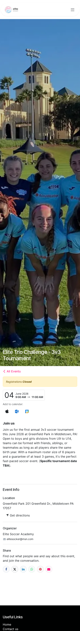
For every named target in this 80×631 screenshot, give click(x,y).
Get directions (19, 515)
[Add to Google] (26, 411)
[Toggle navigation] (72, 9)
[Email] (48, 569)
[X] (14, 569)
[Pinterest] (40, 569)
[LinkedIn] (23, 569)
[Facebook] (6, 569)
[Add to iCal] (7, 411)
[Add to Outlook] (16, 411)
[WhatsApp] (31, 569)
